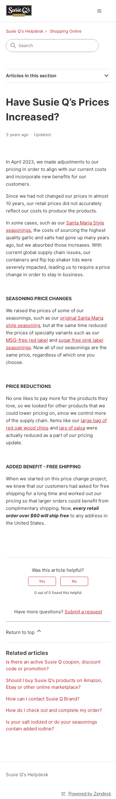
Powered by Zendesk (89, 793)
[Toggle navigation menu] (99, 11)
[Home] (19, 11)
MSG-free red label (27, 340)
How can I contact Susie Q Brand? (42, 699)
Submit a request (83, 612)
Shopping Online (66, 31)
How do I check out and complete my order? (54, 710)
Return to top (21, 632)
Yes (42, 581)
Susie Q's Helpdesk (24, 31)
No (74, 581)
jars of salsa (72, 428)
